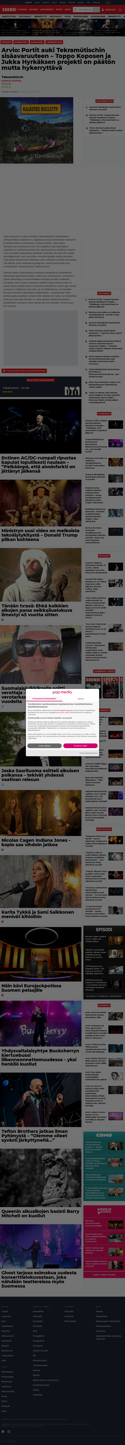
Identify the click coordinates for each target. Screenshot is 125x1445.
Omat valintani (44, 746)
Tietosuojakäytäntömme (88, 753)
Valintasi (81, 699)
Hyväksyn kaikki (80, 746)
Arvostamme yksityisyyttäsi (44, 698)
